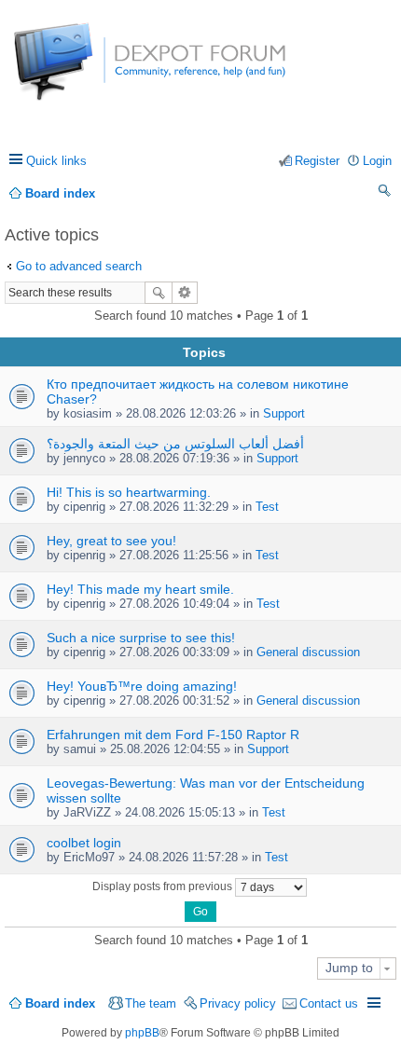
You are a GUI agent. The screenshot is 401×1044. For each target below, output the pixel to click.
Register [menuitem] (317, 161)
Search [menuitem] (385, 193)
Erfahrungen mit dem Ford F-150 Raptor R (173, 734)
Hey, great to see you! (111, 540)
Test (267, 507)
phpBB (142, 1032)
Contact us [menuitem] (328, 1003)
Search (159, 293)
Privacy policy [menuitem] (238, 1003)
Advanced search (185, 293)
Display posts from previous (163, 886)
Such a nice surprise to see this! (141, 637)
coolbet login (84, 842)
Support (284, 413)
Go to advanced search (79, 266)
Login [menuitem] (377, 161)
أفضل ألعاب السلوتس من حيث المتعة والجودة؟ (175, 443)
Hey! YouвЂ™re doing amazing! (142, 686)
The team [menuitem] (150, 1003)
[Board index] (83, 71)
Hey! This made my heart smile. (140, 589)
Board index (60, 1003)
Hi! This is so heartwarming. (129, 492)
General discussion (308, 652)
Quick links (56, 161)
